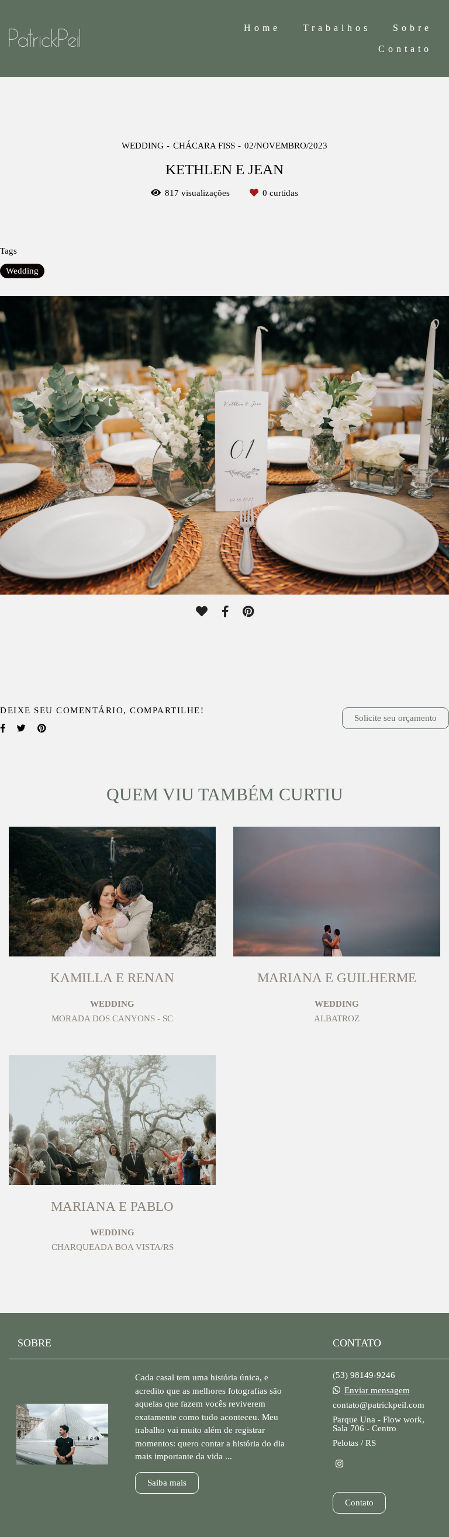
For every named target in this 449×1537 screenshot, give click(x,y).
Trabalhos (337, 28)
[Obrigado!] (202, 611)
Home (262, 28)
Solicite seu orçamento (395, 718)
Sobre (412, 28)
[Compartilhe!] (225, 611)
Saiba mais (166, 1482)
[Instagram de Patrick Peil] (339, 1464)
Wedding (22, 270)
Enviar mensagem (377, 1390)
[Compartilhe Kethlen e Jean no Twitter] (21, 728)
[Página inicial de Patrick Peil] (80, 39)
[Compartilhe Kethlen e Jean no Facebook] (2, 728)
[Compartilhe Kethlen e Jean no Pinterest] (41, 728)
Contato (405, 49)
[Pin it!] (248, 611)
